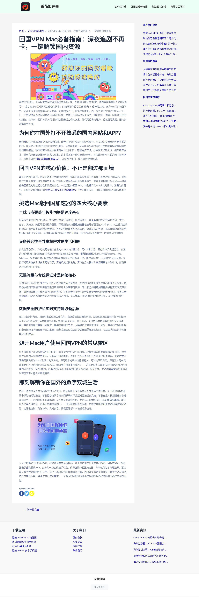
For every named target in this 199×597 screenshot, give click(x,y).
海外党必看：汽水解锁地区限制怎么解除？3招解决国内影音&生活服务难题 (160, 49)
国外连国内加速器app (47, 159)
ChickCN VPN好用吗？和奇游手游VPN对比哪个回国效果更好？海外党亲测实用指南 (160, 105)
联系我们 (77, 550)
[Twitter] (26, 493)
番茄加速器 (50, 6)
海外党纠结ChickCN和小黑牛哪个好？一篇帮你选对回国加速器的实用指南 (160, 126)
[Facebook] (21, 493)
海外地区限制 (178, 6)
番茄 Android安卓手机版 (24, 550)
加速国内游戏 (159, 6)
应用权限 (77, 546)
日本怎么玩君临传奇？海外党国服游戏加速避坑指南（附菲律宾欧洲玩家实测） (160, 74)
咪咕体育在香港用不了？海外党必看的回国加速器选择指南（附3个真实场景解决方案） (160, 38)
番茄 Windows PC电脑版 (24, 537)
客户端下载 (120, 6)
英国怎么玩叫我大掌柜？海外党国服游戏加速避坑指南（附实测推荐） (160, 90)
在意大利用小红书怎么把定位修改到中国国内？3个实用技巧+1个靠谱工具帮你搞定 (160, 33)
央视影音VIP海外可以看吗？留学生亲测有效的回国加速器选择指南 (160, 54)
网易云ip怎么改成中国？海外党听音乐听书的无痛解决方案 (160, 43)
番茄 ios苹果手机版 (22, 546)
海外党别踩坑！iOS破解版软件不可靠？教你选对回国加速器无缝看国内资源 (160, 116)
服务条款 (77, 537)
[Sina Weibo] (31, 493)
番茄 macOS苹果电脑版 (24, 542)
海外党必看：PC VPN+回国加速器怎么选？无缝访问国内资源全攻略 (160, 110)
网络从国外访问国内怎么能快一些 (63, 190)
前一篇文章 (31, 510)
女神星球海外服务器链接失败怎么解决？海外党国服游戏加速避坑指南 (160, 69)
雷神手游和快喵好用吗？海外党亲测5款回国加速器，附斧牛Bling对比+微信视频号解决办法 (160, 121)
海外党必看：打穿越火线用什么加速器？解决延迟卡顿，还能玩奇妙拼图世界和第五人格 (160, 80)
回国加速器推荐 (139, 6)
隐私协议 (77, 542)
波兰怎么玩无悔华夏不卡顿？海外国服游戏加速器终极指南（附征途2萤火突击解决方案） (160, 85)
